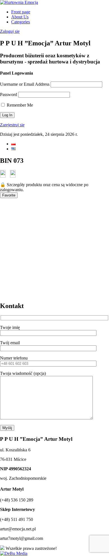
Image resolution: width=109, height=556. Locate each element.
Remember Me (19, 105)
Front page (20, 11)
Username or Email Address (24, 84)
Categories (20, 21)
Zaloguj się (10, 31)
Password (8, 94)
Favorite (8, 195)
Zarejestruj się (12, 124)
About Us (20, 16)
